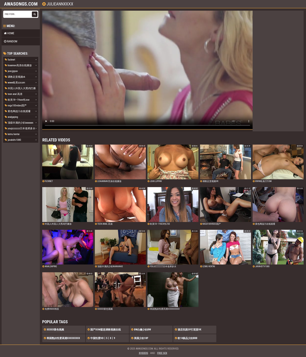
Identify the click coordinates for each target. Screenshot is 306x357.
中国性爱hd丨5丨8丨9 (102, 338)
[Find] (34, 14)
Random (11, 41)
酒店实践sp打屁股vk (189, 329)
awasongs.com (21, 4)
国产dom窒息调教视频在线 (105, 329)
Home (10, 33)
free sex (162, 353)
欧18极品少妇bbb (187, 338)
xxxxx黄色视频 (55, 329)
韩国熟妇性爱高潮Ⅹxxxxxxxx (63, 338)
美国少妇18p (140, 338)
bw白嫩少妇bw (142, 329)
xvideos (143, 353)
